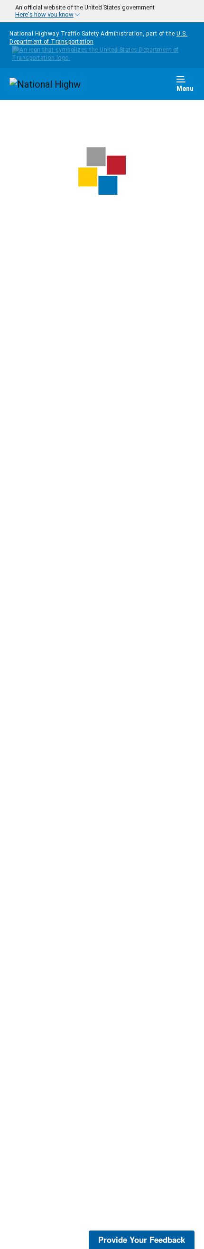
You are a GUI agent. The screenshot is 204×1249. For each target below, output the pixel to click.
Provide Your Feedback (141, 1239)
